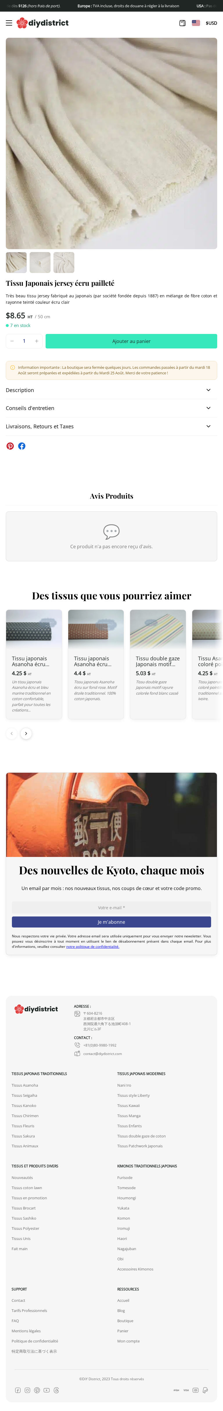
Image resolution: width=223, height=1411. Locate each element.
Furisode (124, 1177)
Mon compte (128, 1341)
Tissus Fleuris (23, 1125)
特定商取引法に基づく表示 (34, 1351)
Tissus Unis (21, 1238)
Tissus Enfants (129, 1125)
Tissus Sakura (23, 1136)
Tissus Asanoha (25, 1085)
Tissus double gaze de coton (141, 1136)
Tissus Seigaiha (24, 1095)
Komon (123, 1218)
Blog (121, 1310)
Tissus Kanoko (24, 1105)
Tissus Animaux (25, 1145)
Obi (120, 1258)
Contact (18, 1300)
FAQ (15, 1320)
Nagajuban (126, 1248)
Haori (122, 1238)
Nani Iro (124, 1085)
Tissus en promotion (29, 1197)
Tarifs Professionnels (29, 1310)
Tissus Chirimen (25, 1115)
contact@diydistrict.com (102, 1053)
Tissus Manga (129, 1115)
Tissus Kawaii (128, 1105)
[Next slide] (26, 733)
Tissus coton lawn (27, 1187)
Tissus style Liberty (133, 1095)
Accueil (123, 1300)
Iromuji (123, 1228)
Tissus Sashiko (24, 1218)
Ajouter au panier (131, 341)
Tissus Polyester (25, 1228)
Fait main (20, 1248)
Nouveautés (22, 1177)
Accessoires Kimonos (135, 1269)
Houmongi (126, 1197)
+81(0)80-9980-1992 (99, 1045)
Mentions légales (26, 1330)
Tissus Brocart (24, 1208)
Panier (122, 1330)
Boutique (125, 1320)
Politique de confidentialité (35, 1341)
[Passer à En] (196, 23)
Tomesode (126, 1187)
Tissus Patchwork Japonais (140, 1145)
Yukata (123, 1208)
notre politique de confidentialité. (92, 946)
